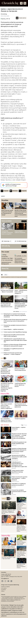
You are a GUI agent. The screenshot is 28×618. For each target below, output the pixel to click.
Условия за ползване (5, 586)
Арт (13, 439)
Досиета (14, 468)
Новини (2, 591)
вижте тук (17, 600)
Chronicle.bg (4, 14)
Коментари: (7, 241)
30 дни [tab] (25, 425)
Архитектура (15, 460)
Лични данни (4, 588)
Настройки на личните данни (7, 601)
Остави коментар (21, 241)
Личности (14, 430)
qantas (3, 196)
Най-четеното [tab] (23, 311)
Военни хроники (15, 453)
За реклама (3, 589)
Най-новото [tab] (16, 311)
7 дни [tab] (22, 425)
